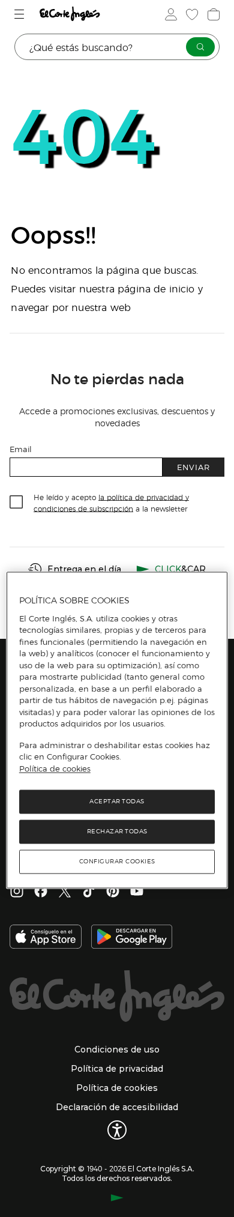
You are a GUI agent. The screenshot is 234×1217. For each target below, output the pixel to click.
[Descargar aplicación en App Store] (46, 938)
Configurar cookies (117, 862)
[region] (117, 730)
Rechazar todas (117, 832)
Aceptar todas (117, 802)
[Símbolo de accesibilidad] (117, 1130)
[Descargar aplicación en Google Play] (131, 938)
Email (21, 448)
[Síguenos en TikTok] (89, 892)
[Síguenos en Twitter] (65, 892)
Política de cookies (55, 768)
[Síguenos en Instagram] (17, 892)
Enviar (193, 467)
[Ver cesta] (212, 14)
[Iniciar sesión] (170, 14)
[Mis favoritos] (191, 14)
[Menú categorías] (20, 14)
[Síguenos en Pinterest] (113, 892)
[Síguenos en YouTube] (137, 892)
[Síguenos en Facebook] (41, 892)
